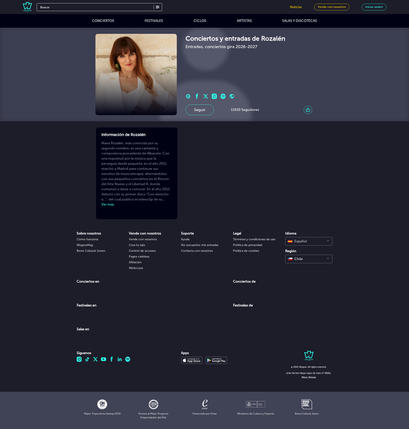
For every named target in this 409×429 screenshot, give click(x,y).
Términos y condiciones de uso (254, 239)
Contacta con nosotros (197, 251)
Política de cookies (246, 251)
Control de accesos (142, 251)
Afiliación (135, 262)
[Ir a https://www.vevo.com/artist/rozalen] (232, 96)
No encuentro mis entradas (199, 245)
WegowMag (85, 245)
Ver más (107, 204)
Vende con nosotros (143, 239)
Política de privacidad (247, 245)
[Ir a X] (205, 96)
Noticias (296, 7)
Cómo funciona (87, 239)
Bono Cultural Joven (91, 251)
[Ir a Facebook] (197, 96)
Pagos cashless (139, 256)
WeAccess (136, 268)
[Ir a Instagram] (214, 96)
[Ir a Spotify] (223, 96)
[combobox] (308, 241)
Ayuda (185, 239)
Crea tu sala (137, 245)
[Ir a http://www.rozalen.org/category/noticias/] (188, 96)
